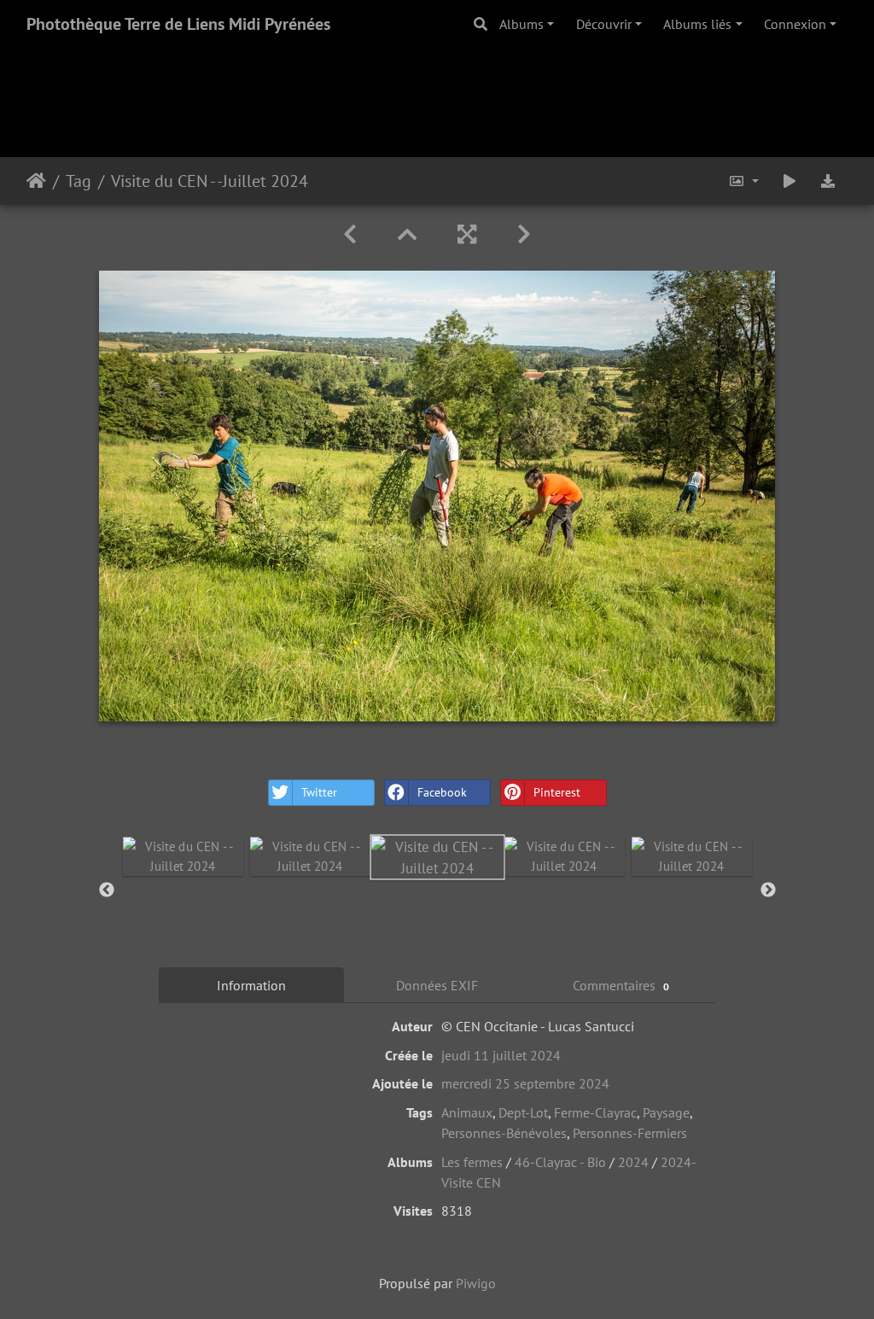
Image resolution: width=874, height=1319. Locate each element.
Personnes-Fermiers (630, 1132)
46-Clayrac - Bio (560, 1161)
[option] (183, 856)
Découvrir (604, 23)
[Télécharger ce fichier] (828, 181)
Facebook (442, 792)
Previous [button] (106, 890)
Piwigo (476, 1283)
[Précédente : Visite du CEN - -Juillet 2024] (350, 234)
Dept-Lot (523, 1112)
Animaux (466, 1112)
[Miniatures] (407, 234)
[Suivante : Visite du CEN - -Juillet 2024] (524, 234)
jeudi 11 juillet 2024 (501, 1055)
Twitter (319, 792)
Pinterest (556, 792)
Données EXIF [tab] (437, 985)
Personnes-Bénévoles (504, 1132)
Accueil (36, 181)
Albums (521, 23)
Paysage (666, 1112)
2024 (633, 1161)
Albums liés (697, 23)
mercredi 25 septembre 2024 (525, 1083)
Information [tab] (251, 985)
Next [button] (768, 890)
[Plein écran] (467, 234)
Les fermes (472, 1161)
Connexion (795, 23)
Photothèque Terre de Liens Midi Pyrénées (178, 24)
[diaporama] (789, 181)
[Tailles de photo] (743, 181)
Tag (78, 181)
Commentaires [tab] (621, 985)
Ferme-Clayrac (595, 1112)
